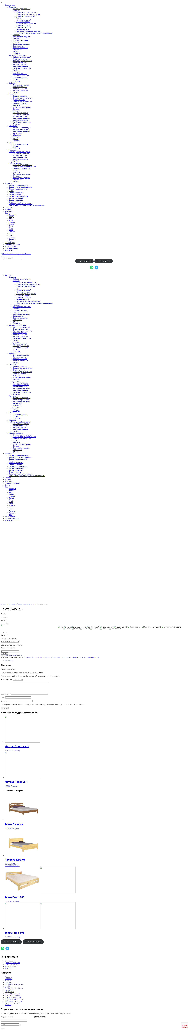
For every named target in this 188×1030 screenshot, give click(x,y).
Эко (10, 241)
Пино (11, 235)
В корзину (4, 653)
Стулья (15, 79)
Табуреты (17, 81)
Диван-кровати (22, 29)
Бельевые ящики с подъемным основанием (34, 33)
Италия (12, 222)
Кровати (16, 11)
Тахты (18, 18)
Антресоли (17, 50)
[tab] (96, 661)
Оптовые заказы (11, 248)
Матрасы (16, 35)
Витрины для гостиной (22, 61)
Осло (11, 233)
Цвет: (4, 624)
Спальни (12, 7)
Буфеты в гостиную (20, 59)
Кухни (11, 142)
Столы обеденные (20, 77)
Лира (11, 228)
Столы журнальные (21, 76)
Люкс (11, 230)
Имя (3, 697)
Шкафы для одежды (21, 44)
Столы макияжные (20, 40)
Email (4, 701)
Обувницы (17, 135)
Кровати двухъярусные (26, 24)
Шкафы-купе (18, 46)
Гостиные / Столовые (17, 55)
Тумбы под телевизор (22, 68)
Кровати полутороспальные (28, 14)
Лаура (11, 224)
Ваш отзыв (6, 694)
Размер (4, 632)
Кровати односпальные (26, 12)
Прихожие (13, 126)
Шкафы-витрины (20, 63)
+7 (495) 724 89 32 (84, 261)
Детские (12, 94)
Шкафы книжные (20, 64)
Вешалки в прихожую (21, 128)
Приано (12, 237)
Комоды (16, 38)
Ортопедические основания (28, 31)
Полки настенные (20, 74)
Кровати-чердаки (23, 25)
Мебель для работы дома (19, 152)
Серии (7, 213)
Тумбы (15, 51)
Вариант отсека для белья (11, 645)
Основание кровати (9, 639)
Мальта (12, 232)
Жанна (11, 220)
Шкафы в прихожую (21, 129)
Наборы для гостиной (22, 57)
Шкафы (8, 209)
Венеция (12, 215)
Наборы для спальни (21, 9)
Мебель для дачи (16, 163)
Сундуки (16, 53)
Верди (11, 217)
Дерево (4, 617)
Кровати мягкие (23, 22)
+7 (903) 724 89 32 (103, 261)
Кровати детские (23, 27)
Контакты (9, 250)
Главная (4, 604)
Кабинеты (13, 83)
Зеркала (16, 42)
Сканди (12, 239)
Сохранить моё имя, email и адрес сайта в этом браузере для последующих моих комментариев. (43, 705)
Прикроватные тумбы (22, 37)
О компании (10, 243)
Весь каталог (10, 5)
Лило (11, 226)
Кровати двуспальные (25, 16)
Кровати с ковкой (23, 20)
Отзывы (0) (9, 661)
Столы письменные (21, 85)
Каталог (8, 275)
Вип (10, 219)
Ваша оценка (7, 680)
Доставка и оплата (12, 245)
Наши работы (10, 246)
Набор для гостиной (21, 327)
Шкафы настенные (20, 48)
